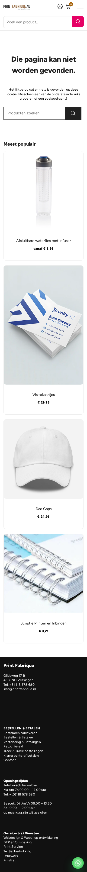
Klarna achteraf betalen (21, 756)
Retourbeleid (13, 746)
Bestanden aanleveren (20, 733)
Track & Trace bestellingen (23, 751)
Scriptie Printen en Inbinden (43, 623)
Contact (9, 760)
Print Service (13, 847)
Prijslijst (9, 860)
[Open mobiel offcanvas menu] (80, 7)
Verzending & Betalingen (22, 742)
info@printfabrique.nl (19, 689)
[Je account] (60, 7)
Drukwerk (10, 856)
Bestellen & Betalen (18, 737)
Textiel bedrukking (17, 851)
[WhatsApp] (78, 863)
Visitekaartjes (43, 394)
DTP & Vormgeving (17, 842)
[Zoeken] (78, 21)
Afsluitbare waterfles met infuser (43, 241)
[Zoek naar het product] (73, 113)
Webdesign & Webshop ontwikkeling (30, 838)
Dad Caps (44, 509)
